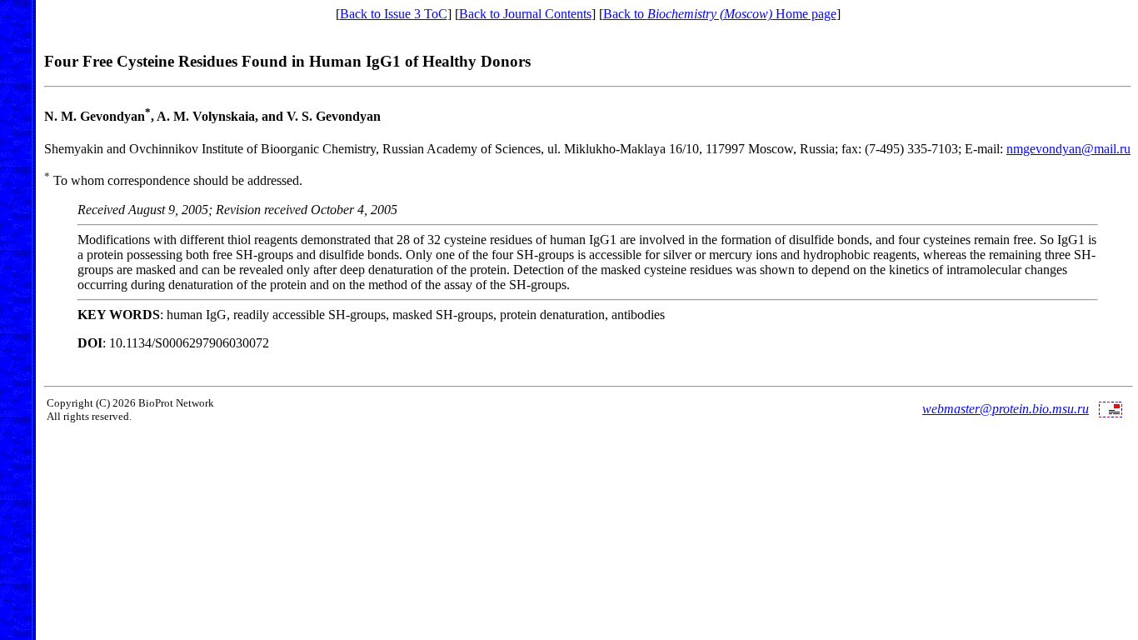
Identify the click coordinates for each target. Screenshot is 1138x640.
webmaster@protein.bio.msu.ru (1005, 409)
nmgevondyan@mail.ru (1068, 149)
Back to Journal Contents (525, 14)
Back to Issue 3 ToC (393, 14)
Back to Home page (719, 14)
